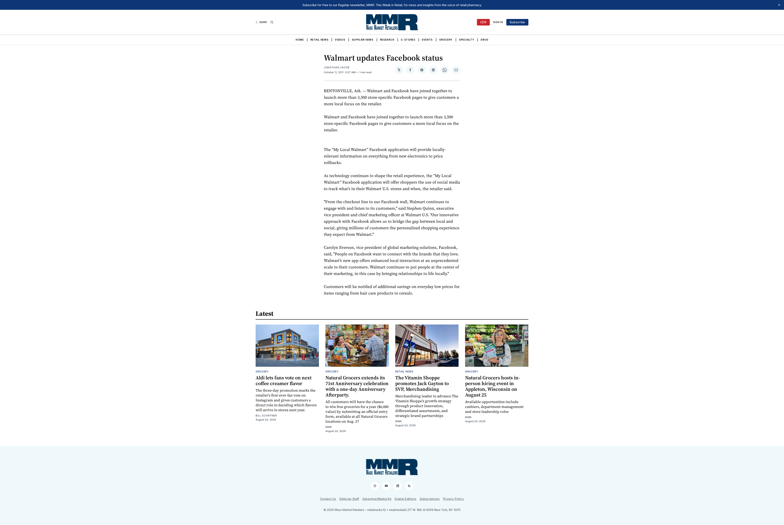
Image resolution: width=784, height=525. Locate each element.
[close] (779, 5)
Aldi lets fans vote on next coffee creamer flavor (284, 380)
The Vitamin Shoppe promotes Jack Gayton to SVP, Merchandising (422, 383)
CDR (483, 22)
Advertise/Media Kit (376, 499)
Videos (340, 39)
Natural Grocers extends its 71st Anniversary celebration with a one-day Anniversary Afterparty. (357, 386)
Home (300, 39)
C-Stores (408, 39)
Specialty (466, 39)
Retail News (319, 39)
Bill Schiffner (266, 415)
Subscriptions (430, 499)
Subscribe (517, 22)
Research (387, 39)
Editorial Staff (349, 499)
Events (427, 39)
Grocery (445, 39)
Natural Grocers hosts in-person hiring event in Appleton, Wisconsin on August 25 (492, 386)
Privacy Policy (453, 499)
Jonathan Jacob (337, 67)
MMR (328, 427)
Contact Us (328, 499)
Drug (484, 39)
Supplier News (362, 39)
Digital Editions (405, 499)
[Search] (272, 22)
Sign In (498, 22)
